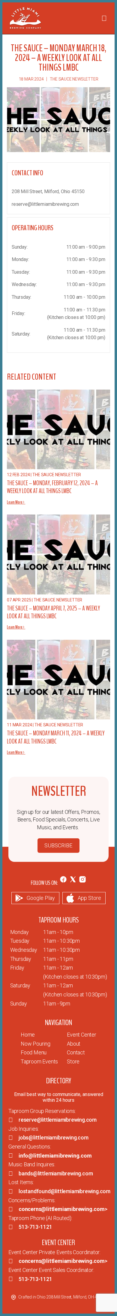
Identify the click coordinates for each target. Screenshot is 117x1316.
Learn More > (16, 502)
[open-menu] (104, 18)
